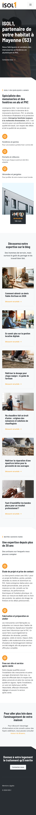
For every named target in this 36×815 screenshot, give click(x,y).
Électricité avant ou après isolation (15, 795)
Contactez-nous (18, 767)
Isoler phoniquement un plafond (15, 797)
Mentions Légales (8, 786)
